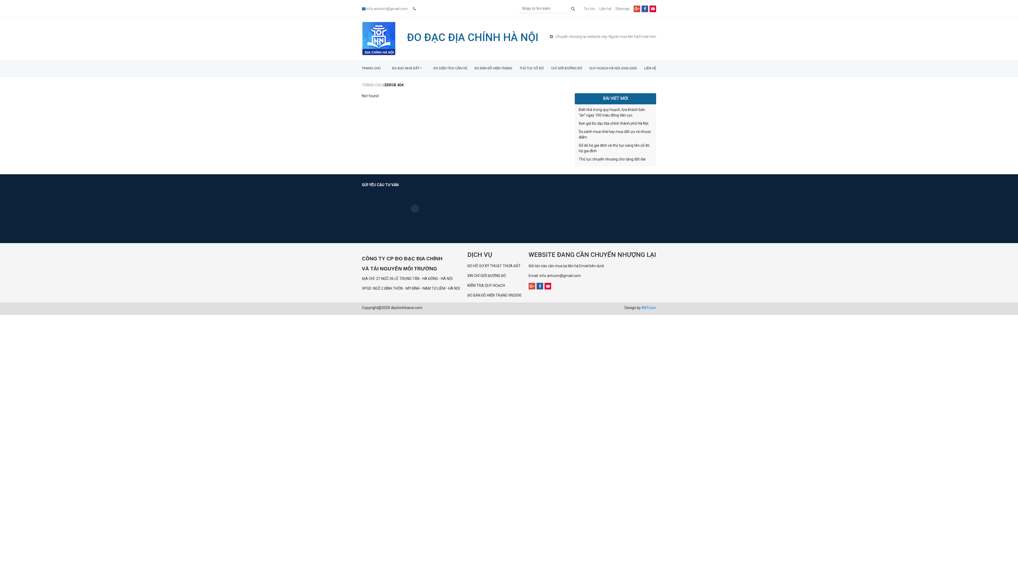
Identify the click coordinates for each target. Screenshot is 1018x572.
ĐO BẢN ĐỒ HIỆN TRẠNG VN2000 (494, 295)
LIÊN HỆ (650, 68)
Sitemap (622, 9)
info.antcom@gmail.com (387, 9)
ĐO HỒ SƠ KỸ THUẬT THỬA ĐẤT (494, 266)
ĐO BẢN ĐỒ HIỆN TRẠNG (493, 68)
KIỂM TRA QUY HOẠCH (486, 285)
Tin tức (589, 9)
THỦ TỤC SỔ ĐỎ (532, 68)
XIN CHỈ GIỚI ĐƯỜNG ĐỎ (486, 276)
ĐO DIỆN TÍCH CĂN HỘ (450, 68)
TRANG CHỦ (371, 68)
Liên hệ (605, 9)
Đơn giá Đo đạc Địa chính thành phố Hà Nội (613, 123)
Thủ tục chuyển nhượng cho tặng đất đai (612, 159)
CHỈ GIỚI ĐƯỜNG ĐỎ (566, 68)
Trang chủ (372, 85)
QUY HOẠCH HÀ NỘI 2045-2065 (613, 68)
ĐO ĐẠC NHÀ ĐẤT (405, 68)
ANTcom (649, 308)
